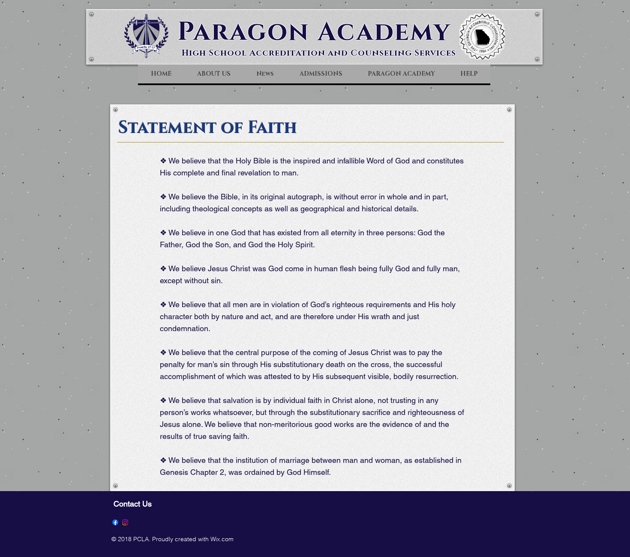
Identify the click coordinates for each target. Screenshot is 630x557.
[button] (213, 74)
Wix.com (222, 539)
